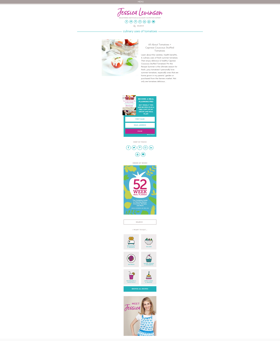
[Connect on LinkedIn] (144, 21)
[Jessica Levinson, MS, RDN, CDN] (140, 13)
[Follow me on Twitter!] (131, 21)
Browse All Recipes (140, 289)
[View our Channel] (149, 21)
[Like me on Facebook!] (126, 21)
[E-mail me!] (153, 21)
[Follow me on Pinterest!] (135, 21)
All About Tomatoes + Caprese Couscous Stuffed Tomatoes (159, 47)
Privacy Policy (151, 134)
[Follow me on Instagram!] (140, 21)
